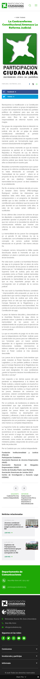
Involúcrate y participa (12, 656)
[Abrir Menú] (36, 5)
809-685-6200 (10, 623)
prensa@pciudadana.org (17, 587)
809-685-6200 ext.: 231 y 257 (18, 580)
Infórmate (6, 663)
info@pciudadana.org (13, 627)
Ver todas (20, 17)
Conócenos (7, 649)
